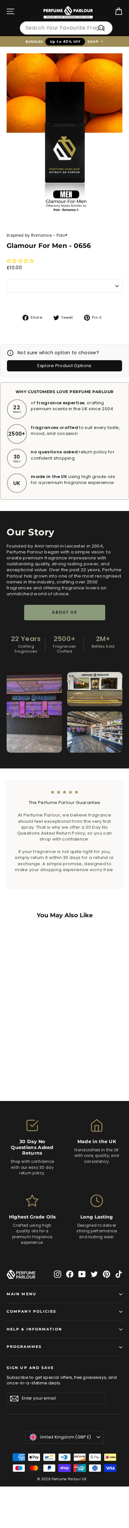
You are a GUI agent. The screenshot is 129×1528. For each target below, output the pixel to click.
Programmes (24, 1347)
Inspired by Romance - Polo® (37, 235)
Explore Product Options (64, 365)
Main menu (21, 1294)
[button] (21, 261)
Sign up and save (30, 1368)
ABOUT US (64, 612)
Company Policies (32, 1311)
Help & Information (34, 1329)
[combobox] (66, 28)
